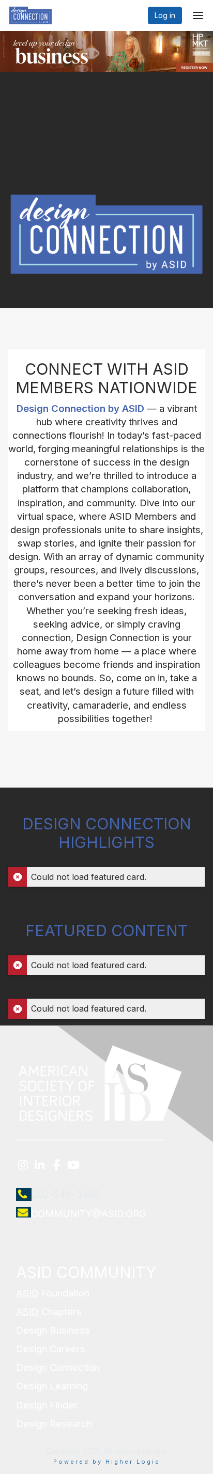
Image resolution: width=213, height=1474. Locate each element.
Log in (165, 15)
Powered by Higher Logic (106, 1461)
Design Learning (52, 1386)
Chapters (49, 1312)
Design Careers (50, 1349)
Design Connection (58, 1367)
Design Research (54, 1424)
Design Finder (47, 1405)
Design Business (53, 1330)
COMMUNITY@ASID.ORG (88, 1214)
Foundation (52, 1293)
